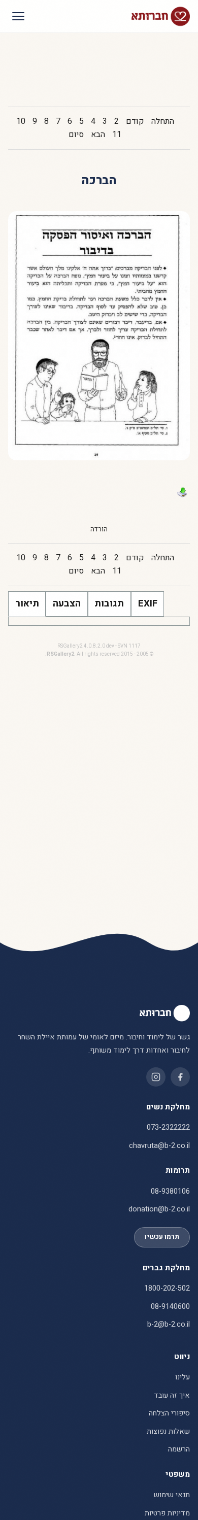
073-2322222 (168, 1127)
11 (116, 134)
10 (20, 121)
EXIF (147, 603)
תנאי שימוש (172, 1495)
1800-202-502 (167, 1288)
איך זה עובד (172, 1395)
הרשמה (179, 1449)
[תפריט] (18, 16)
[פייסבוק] (180, 1077)
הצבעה (67, 603)
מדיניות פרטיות (167, 1513)
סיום (76, 134)
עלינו (182, 1377)
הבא (98, 134)
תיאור (27, 603)
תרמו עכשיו (162, 1237)
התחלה (162, 121)
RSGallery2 (60, 654)
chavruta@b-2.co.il (159, 1145)
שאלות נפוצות (168, 1431)
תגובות (109, 603)
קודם (135, 121)
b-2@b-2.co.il (168, 1324)
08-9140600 (170, 1306)
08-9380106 (170, 1191)
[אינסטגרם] (156, 1077)
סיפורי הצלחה (169, 1413)
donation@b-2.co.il (159, 1209)
